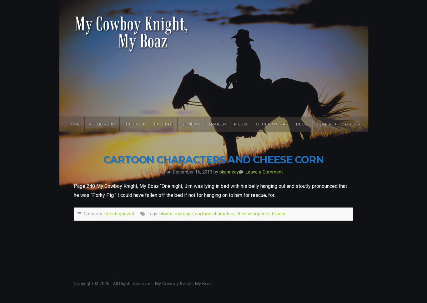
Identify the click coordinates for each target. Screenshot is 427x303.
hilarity (278, 214)
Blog (302, 124)
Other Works (272, 124)
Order (353, 124)
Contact (326, 124)
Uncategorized (119, 214)
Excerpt (163, 124)
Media (241, 124)
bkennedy (229, 172)
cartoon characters (214, 214)
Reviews (191, 124)
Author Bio (102, 124)
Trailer (217, 124)
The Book (135, 124)
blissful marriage (176, 214)
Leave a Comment (264, 172)
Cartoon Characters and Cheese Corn (213, 160)
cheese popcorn (253, 214)
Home (74, 124)
